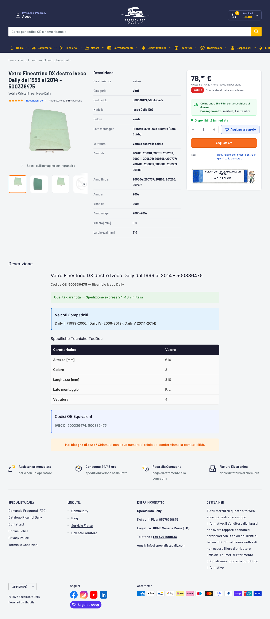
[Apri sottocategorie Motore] (103, 48)
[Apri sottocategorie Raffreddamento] (137, 48)
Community (79, 511)
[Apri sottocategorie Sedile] (27, 48)
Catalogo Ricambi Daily (25, 517)
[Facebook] (74, 595)
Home (12, 60)
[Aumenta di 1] (214, 129)
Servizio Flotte (82, 525)
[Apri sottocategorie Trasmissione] (226, 48)
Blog (74, 518)
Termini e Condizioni (23, 545)
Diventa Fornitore (84, 533)
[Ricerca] (256, 31)
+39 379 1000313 (165, 537)
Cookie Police (18, 531)
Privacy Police (18, 538)
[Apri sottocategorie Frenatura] (196, 48)
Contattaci (16, 524)
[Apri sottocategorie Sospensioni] (254, 48)
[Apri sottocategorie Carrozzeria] (55, 48)
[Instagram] (84, 595)
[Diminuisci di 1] (193, 129)
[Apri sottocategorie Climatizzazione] (170, 48)
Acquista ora (224, 143)
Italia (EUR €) (19, 586)
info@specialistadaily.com (166, 545)
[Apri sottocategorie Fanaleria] (80, 48)
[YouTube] (93, 595)
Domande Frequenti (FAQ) (27, 510)
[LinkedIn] (103, 595)
